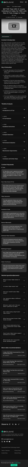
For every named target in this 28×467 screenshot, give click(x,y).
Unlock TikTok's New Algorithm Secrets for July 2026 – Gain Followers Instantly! (14, 398)
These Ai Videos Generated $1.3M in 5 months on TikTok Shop (13, 380)
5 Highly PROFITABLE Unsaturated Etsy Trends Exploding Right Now (13, 353)
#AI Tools (14, 15)
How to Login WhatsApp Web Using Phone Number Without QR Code (12, 362)
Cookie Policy (4, 453)
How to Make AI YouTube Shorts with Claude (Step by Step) (13, 371)
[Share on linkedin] (4, 441)
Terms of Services (5, 450)
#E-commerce (6, 355)
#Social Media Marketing (8, 364)
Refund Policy (18, 453)
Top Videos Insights (16, 6)
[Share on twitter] (2, 441)
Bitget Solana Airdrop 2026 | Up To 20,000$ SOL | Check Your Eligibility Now (13, 407)
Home (8, 6)
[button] (22, 2)
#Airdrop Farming (6, 409)
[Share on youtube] (9, 441)
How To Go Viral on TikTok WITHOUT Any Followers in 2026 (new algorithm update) (12, 389)
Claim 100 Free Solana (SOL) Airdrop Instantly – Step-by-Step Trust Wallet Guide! (13, 416)
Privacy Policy (18, 450)
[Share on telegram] (7, 441)
